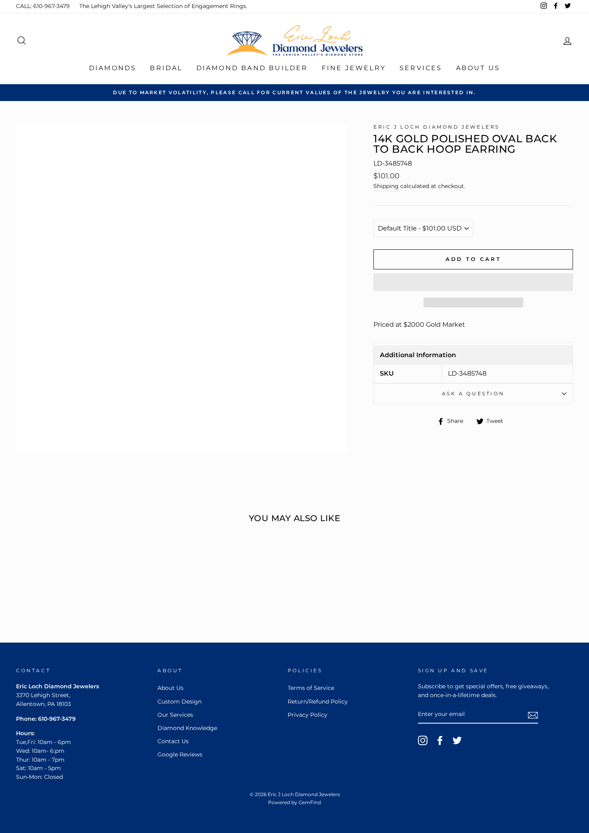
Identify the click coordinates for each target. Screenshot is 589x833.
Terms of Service (311, 688)
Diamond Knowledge (187, 728)
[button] (473, 282)
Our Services (175, 715)
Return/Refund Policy (318, 701)
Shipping (386, 186)
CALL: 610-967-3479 (43, 6)
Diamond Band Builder (252, 68)
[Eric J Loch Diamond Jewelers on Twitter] (457, 740)
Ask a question (473, 393)
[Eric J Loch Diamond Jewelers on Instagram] (423, 740)
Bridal (166, 68)
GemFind (310, 802)
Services (420, 68)
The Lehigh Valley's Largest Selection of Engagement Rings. (163, 6)
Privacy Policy (307, 715)
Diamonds (113, 68)
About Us (478, 68)
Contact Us (173, 741)
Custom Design (179, 701)
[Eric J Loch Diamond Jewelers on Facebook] (440, 740)
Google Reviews (179, 754)
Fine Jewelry (354, 68)
